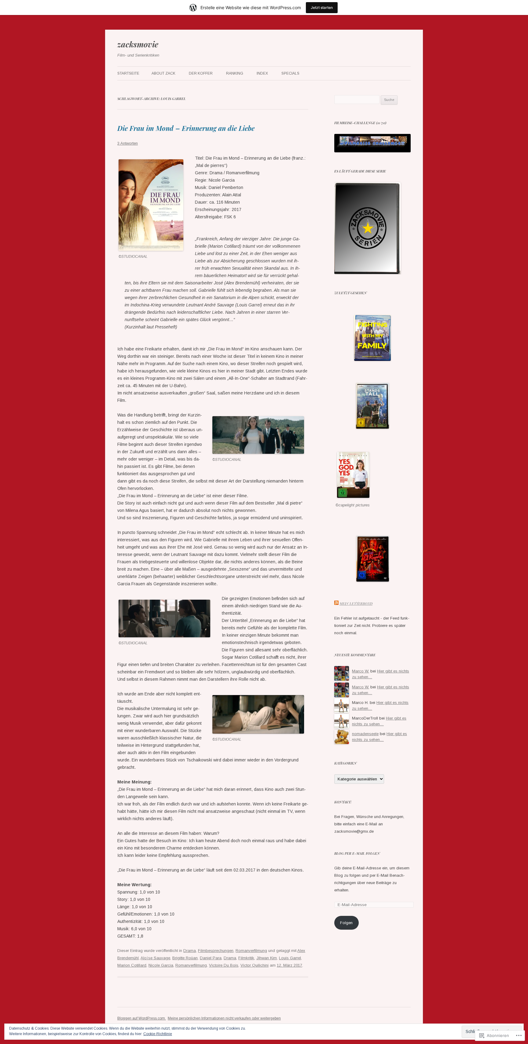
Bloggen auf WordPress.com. (141, 1018)
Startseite (128, 73)
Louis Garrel (290, 958)
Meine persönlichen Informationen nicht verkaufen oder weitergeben (224, 1018)
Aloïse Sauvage (155, 958)
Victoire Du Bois (223, 965)
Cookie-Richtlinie (157, 1034)
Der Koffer (201, 73)
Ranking (234, 73)
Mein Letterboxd (355, 603)
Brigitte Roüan (185, 958)
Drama (189, 950)
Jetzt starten (322, 7)
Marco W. (360, 671)
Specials (290, 73)
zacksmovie (137, 44)
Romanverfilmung (251, 950)
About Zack (163, 73)
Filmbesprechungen (215, 950)
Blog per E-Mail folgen (357, 853)
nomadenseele (365, 733)
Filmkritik (246, 958)
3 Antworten (127, 143)
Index (262, 73)
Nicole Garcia (160, 965)
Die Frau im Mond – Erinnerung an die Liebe (186, 128)
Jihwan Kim (266, 958)
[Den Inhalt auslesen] (336, 603)
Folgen (346, 922)
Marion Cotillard (131, 965)
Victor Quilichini (254, 965)
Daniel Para (211, 958)
